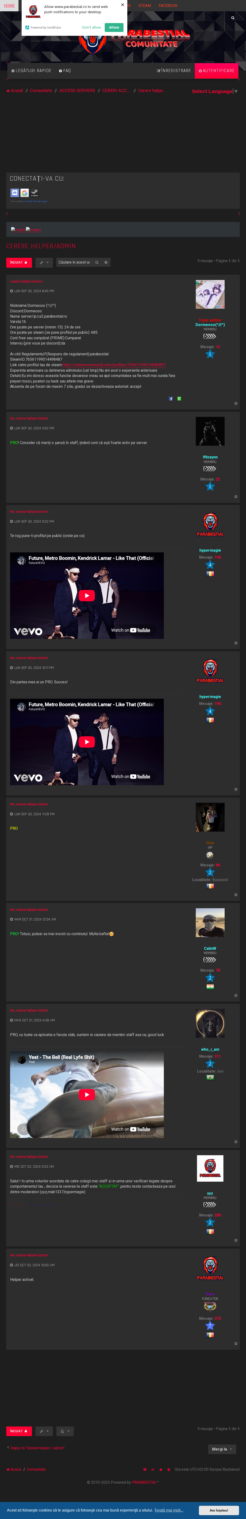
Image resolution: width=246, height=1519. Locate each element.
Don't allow (91, 27)
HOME (9, 5)
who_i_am (210, 1049)
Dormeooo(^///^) (210, 324)
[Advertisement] (123, 136)
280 (218, 1215)
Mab (210, 843)
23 (218, 479)
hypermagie (210, 550)
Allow (114, 27)
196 (218, 557)
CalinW (210, 948)
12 (218, 347)
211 (218, 1056)
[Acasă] (123, 41)
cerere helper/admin (41, 246)
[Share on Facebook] (171, 398)
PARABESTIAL (144, 1482)
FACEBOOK (168, 5)
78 (218, 970)
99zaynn (210, 457)
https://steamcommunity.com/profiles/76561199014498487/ (114, 365)
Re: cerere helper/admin (29, 418)
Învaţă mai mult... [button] (169, 1510)
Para (210, 1294)
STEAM (144, 5)
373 (218, 1318)
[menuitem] (64, 71)
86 (218, 865)
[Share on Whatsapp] (179, 398)
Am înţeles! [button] (219, 1510)
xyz (210, 1193)
